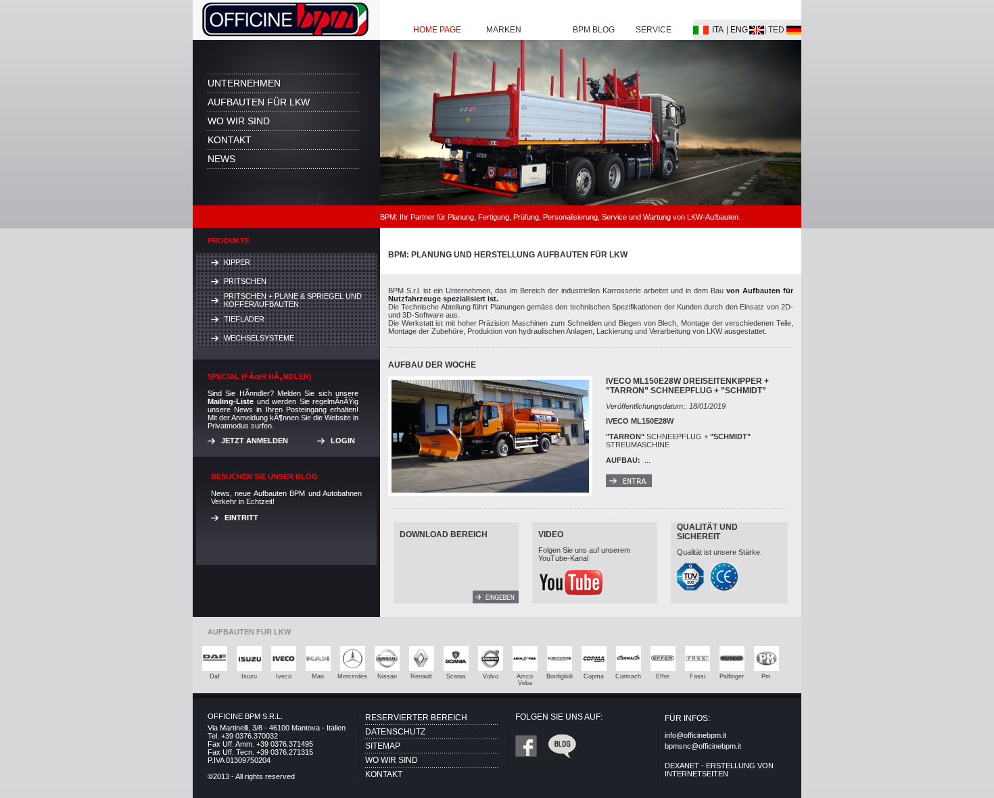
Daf (215, 676)
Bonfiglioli (559, 676)
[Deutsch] (701, 30)
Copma (594, 676)
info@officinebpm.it (695, 735)
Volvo (490, 676)
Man (318, 676)
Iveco (283, 676)
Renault (421, 676)
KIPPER (237, 262)
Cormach (628, 676)
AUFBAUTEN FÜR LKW (259, 102)
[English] (756, 30)
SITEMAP (382, 746)
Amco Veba (525, 680)
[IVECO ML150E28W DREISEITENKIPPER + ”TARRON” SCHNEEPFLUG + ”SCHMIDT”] (629, 483)
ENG (739, 29)
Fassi (697, 676)
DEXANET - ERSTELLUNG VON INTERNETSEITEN (719, 770)
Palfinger (731, 676)
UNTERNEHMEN (244, 83)
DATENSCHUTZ (395, 732)
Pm (766, 676)
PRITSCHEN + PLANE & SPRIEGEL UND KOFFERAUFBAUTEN (293, 300)
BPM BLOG (594, 29)
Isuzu (249, 676)
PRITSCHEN (245, 281)
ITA (718, 29)
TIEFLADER (244, 319)
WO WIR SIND (239, 121)
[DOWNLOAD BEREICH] (496, 599)
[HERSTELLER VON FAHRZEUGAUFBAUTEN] (286, 36)
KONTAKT (230, 139)
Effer (662, 676)
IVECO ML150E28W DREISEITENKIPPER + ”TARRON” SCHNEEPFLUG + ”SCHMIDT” (687, 385)
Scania (455, 676)
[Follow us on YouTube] (571, 593)
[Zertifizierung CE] (724, 587)
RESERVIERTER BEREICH (416, 717)
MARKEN (503, 29)
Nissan (387, 676)
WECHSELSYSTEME (259, 338)
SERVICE (653, 29)
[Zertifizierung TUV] (690, 587)
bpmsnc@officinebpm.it (703, 746)
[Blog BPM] (562, 756)
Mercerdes (352, 676)
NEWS (221, 158)
